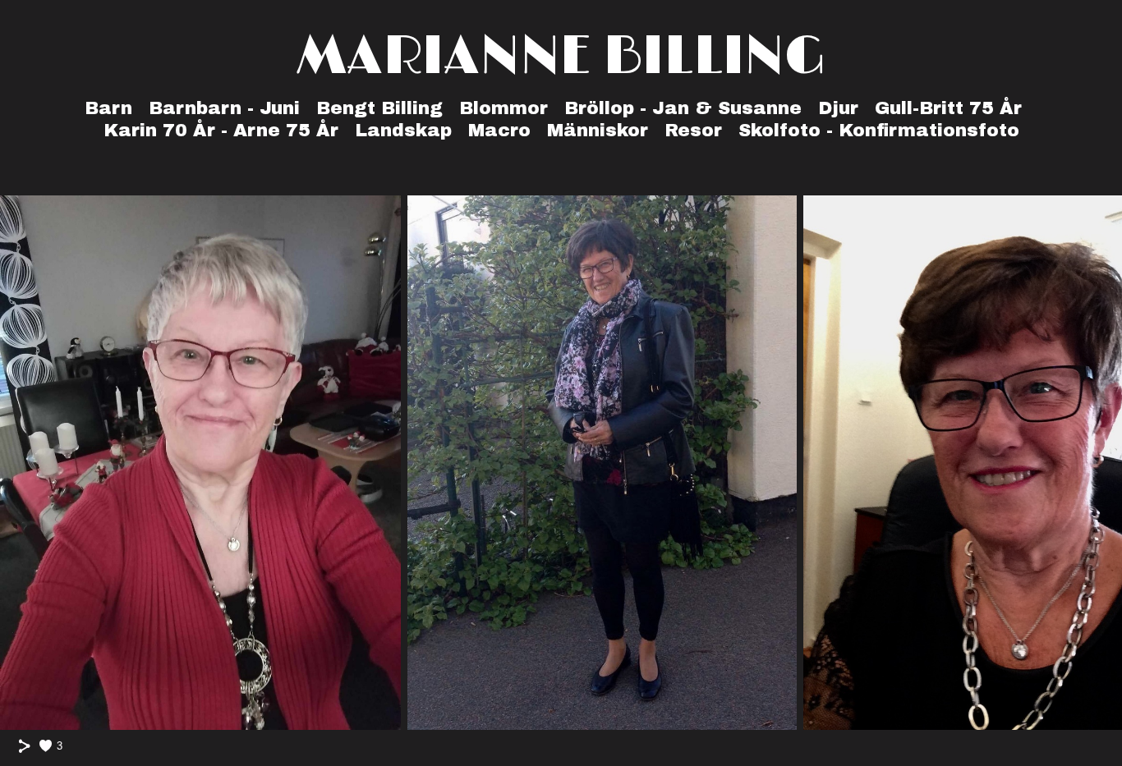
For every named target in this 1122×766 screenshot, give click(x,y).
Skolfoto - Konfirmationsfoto (878, 130)
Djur (838, 108)
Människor (597, 130)
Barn (108, 108)
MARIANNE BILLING (561, 57)
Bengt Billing (379, 108)
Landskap (403, 130)
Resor (693, 130)
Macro (499, 130)
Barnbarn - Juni (224, 108)
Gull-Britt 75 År (948, 108)
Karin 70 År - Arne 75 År (220, 130)
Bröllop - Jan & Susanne (683, 108)
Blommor (503, 108)
